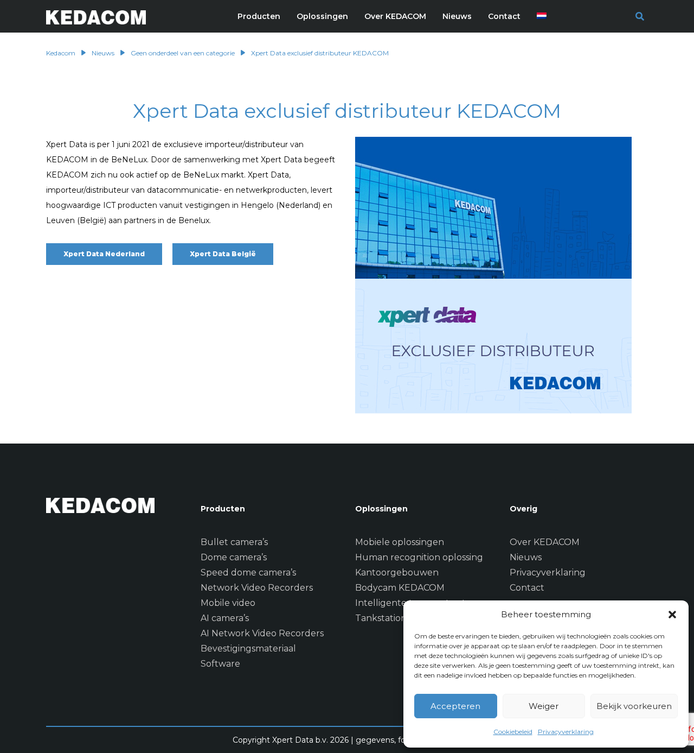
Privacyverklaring (566, 731)
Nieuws (526, 557)
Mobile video (228, 603)
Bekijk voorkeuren (634, 706)
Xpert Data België (223, 254)
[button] (672, 614)
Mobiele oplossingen (399, 542)
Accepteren (455, 706)
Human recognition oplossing (419, 557)
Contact (527, 588)
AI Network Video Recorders (262, 633)
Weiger (543, 706)
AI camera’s (225, 618)
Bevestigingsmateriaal (248, 648)
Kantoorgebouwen (397, 572)
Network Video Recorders (257, 588)
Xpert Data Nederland (104, 254)
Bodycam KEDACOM (400, 588)
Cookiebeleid (512, 731)
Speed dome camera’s (248, 572)
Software (220, 664)
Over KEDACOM (545, 542)
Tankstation (381, 618)
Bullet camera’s (234, 542)
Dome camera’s (234, 557)
